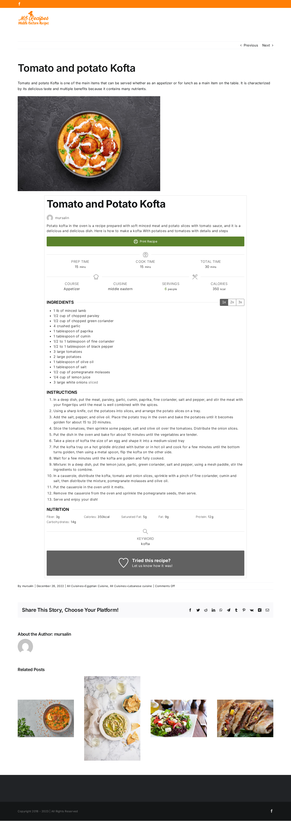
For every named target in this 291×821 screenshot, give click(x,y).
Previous (251, 45)
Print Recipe (148, 241)
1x (224, 302)
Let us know (142, 566)
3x (240, 302)
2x (232, 302)
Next (266, 45)
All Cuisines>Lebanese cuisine (131, 586)
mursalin (28, 586)
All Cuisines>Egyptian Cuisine (87, 586)
